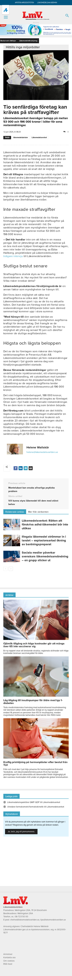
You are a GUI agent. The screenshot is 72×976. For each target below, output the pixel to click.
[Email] (26, 468)
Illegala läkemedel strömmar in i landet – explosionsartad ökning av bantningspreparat (44, 540)
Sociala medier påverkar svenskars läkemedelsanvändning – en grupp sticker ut (45, 556)
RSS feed (7, 964)
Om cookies (9, 961)
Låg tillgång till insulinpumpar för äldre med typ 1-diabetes (33, 702)
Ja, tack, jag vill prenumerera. (21, 831)
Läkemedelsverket (39, 137)
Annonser (7, 954)
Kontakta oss (9, 957)
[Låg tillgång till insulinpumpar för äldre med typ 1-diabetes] (36, 695)
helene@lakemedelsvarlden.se (42, 452)
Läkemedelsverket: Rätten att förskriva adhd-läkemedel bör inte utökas (45, 524)
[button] (5, 17)
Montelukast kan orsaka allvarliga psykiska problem (31, 489)
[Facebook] (16, 468)
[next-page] (11, 569)
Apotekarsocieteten (24, 2)
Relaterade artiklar (14, 511)
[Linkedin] (21, 468)
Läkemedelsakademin (47, 2)
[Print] (31, 468)
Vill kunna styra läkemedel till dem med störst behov (33, 502)
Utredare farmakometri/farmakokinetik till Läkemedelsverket (35, 806)
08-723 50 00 (21, 916)
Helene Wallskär (37, 447)
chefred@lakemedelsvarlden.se (24, 919)
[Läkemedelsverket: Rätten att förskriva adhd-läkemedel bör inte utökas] (11, 524)
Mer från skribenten (38, 511)
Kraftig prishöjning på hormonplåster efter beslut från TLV (35, 764)
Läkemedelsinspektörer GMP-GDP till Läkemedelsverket (33, 802)
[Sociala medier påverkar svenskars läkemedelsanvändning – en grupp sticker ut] (11, 556)
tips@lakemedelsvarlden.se (53, 919)
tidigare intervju (13, 256)
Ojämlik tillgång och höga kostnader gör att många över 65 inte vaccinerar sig (33, 645)
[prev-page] (5, 569)
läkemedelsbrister (20, 137)
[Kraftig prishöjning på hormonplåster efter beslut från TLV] (36, 757)
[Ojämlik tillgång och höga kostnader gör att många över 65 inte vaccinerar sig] (36, 639)
